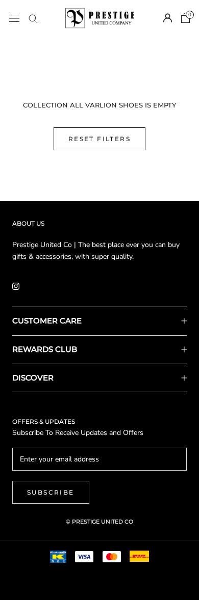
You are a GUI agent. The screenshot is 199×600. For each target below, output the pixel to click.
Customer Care (47, 320)
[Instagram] (15, 285)
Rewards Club (44, 349)
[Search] (33, 18)
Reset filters (99, 139)
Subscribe (50, 492)
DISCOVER (33, 378)
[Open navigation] (14, 18)
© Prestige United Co (99, 521)
